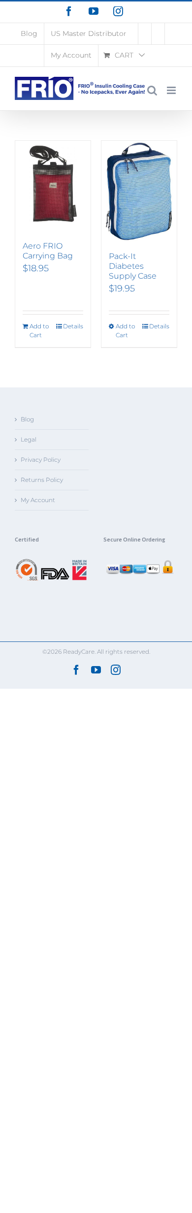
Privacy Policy (41, 459)
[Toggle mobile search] (152, 90)
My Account (38, 500)
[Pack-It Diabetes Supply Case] (139, 191)
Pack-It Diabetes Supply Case (133, 266)
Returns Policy (42, 479)
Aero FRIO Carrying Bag (48, 250)
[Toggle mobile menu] (172, 90)
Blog (27, 419)
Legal (28, 439)
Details (73, 326)
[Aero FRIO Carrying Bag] (53, 186)
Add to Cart (39, 330)
